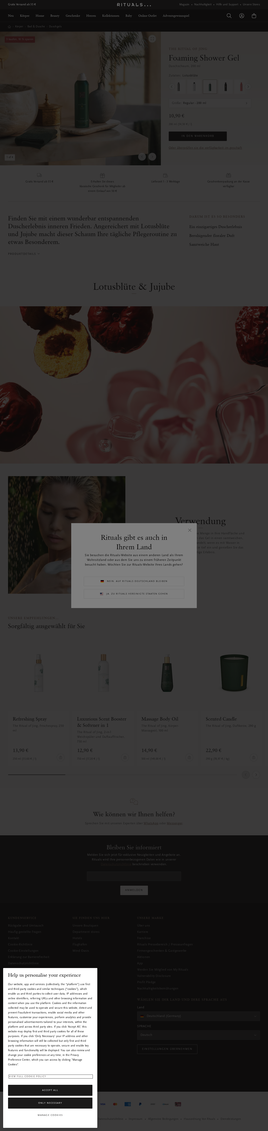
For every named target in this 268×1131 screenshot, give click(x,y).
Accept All (50, 1090)
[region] (50, 1048)
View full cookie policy (27, 1076)
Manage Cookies (50, 1115)
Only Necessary (50, 1103)
